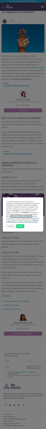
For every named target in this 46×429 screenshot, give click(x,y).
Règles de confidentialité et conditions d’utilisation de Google (22, 221)
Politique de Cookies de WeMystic (21, 216)
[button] (11, 226)
